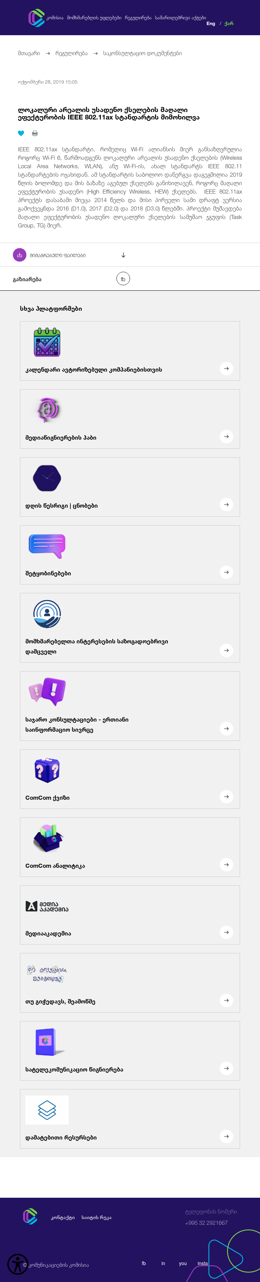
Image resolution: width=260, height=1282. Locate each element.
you (183, 1263)
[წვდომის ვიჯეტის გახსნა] (17, 1264)
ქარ (229, 22)
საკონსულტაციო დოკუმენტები (142, 52)
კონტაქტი (63, 1216)
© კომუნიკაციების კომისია (56, 1264)
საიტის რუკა (97, 1216)
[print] (35, 133)
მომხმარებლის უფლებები (94, 17)
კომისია (55, 17)
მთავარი (29, 52)
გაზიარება (27, 278)
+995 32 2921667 (211, 1217)
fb (144, 1263)
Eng (211, 22)
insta (203, 1263)
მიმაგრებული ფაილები (58, 254)
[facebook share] (123, 278)
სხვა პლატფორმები (51, 307)
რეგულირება (138, 17)
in (163, 1263)
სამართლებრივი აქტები (180, 17)
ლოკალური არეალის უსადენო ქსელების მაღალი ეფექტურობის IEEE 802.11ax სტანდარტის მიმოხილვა (109, 112)
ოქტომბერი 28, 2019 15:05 (48, 81)
